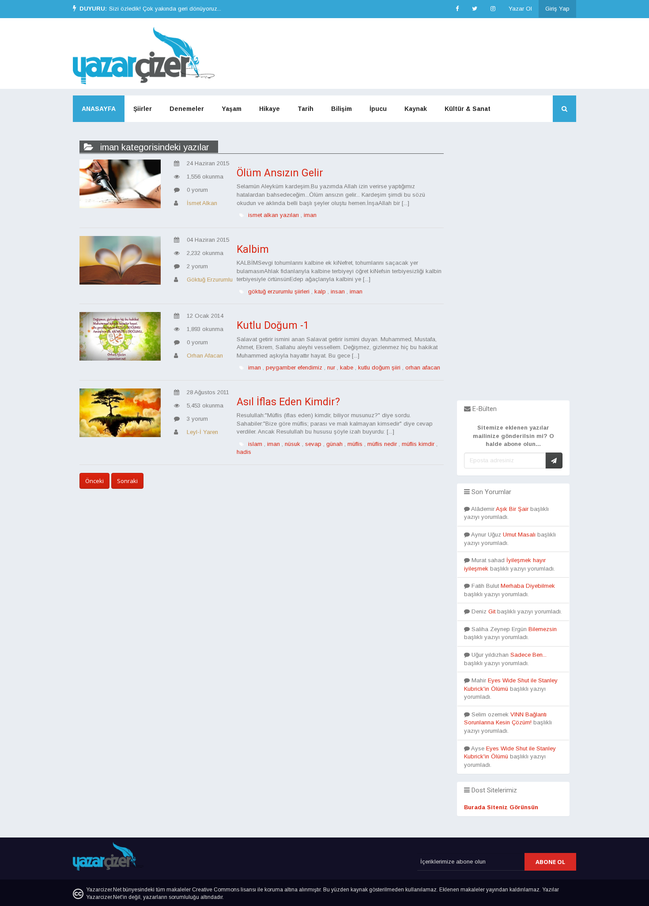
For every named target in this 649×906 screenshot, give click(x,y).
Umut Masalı (519, 534)
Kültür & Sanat (468, 108)
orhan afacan (422, 367)
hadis (244, 452)
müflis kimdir (418, 444)
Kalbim (253, 249)
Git (491, 611)
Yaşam (231, 108)
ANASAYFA (99, 108)
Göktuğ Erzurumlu (210, 279)
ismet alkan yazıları (273, 215)
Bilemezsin (542, 629)
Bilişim (341, 108)
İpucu (378, 108)
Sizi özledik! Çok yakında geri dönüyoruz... (165, 8)
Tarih (305, 108)
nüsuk (292, 444)
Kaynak (415, 108)
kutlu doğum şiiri (379, 367)
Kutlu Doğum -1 (273, 325)
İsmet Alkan (202, 203)
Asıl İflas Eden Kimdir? (288, 402)
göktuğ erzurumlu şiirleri (278, 291)
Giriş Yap (557, 8)
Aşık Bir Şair (512, 509)
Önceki (94, 481)
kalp (320, 291)
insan (338, 291)
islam (255, 444)
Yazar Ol (520, 8)
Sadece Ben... (528, 654)
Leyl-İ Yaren (202, 432)
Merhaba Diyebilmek (528, 585)
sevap (313, 444)
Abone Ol (550, 862)
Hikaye (269, 108)
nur (331, 367)
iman (310, 215)
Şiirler (142, 108)
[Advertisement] (513, 267)
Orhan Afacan (205, 355)
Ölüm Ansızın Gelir (280, 173)
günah (334, 444)
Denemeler (187, 108)
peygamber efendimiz (294, 367)
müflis (354, 444)
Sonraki (127, 481)
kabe (346, 367)
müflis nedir (382, 444)
